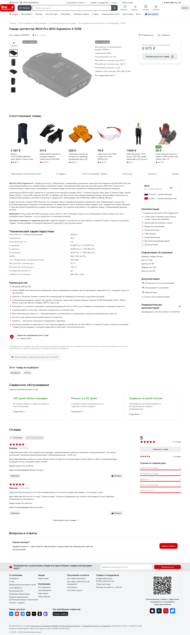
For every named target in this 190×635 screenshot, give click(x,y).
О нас (11, 581)
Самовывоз (72, 587)
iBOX (146, 186)
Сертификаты (15, 588)
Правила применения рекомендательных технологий (23, 598)
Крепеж (39, 14)
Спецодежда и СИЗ (110, 14)
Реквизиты (14, 578)
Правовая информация (19, 594)
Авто (138, 14)
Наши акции (43, 578)
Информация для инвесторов (22, 584)
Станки (95, 14)
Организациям (44, 590)
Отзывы (15, 430)
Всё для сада (52, 14)
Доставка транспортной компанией (78, 582)
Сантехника (127, 14)
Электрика (65, 14)
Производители (16, 591)
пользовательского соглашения (96, 626)
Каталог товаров (17, 603)
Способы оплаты (74, 590)
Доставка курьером (76, 578)
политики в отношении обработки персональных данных (55, 626)
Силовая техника (81, 14)
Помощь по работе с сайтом (109, 587)
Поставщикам (44, 587)
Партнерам (43, 593)
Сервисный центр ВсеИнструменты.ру (105, 579)
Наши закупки (44, 596)
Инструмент (26, 14)
